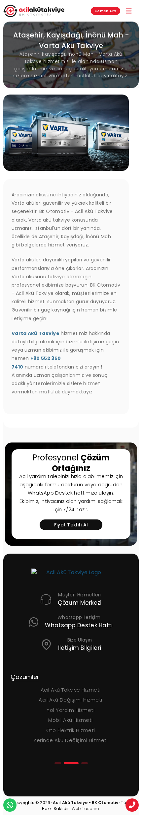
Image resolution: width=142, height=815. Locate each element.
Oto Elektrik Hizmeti (70, 730)
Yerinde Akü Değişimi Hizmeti (70, 740)
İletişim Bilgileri (79, 647)
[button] (57, 763)
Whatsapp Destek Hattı (79, 625)
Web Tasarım (85, 808)
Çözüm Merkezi (80, 602)
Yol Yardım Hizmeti (70, 710)
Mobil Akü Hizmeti (70, 719)
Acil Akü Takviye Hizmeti (71, 689)
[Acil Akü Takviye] (71, 577)
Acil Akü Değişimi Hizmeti (70, 699)
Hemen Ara (105, 11)
